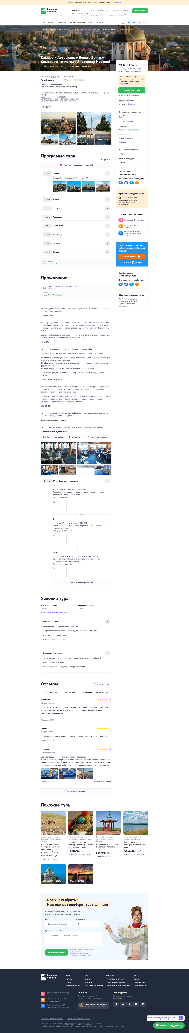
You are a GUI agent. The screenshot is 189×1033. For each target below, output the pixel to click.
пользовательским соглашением (80, 955)
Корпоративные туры (77, 22)
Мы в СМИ (88, 979)
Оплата (68, 982)
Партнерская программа (115, 979)
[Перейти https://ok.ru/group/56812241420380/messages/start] (137, 182)
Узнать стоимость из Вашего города (56, 613)
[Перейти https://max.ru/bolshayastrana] (126, 182)
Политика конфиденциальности (78, 1019)
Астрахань (45, 66)
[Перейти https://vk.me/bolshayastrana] (120, 182)
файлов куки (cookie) (166, 1019)
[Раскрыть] (107, 199)
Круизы (53, 30)
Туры (43, 22)
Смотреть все (105, 160)
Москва (93, 10)
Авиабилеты (62, 22)
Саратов (70, 66)
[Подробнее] (58, 77)
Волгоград (54, 66)
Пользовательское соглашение (52, 1019)
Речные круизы (65, 30)
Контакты (99, 22)
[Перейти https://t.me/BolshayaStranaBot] (131, 182)
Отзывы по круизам (140, 986)
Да (73, 13)
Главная (44, 30)
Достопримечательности (94, 986)
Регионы (51, 22)
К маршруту (123, 142)
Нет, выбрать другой (81, 13)
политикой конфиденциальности (80, 953)
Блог (86, 975)
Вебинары (88, 982)
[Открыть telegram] (116, 1004)
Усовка (77, 66)
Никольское (86, 66)
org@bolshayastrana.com (94, 998)
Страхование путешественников (118, 986)
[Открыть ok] (129, 1004)
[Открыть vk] (123, 1004)
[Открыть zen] (136, 1004)
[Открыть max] (143, 1004)
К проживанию (124, 121)
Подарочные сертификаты (115, 982)
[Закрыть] (107, 173)
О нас (90, 22)
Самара (63, 66)
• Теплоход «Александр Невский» (64, 286)
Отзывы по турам (139, 982)
